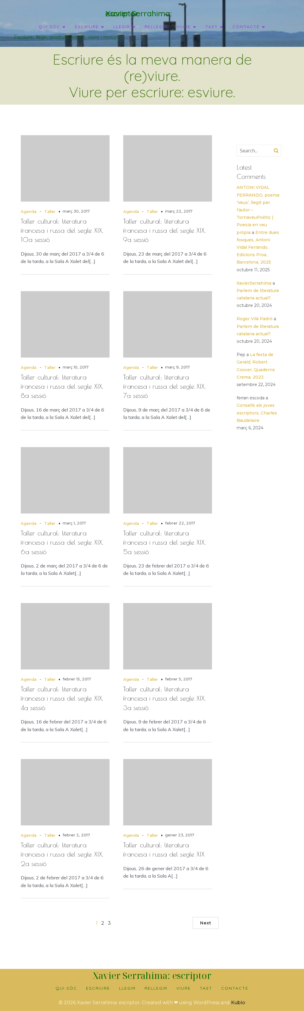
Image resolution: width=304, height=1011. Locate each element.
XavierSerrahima (254, 283)
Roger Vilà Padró (255, 318)
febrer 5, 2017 (178, 679)
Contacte (234, 988)
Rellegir (156, 26)
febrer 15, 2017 (77, 679)
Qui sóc (66, 988)
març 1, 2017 (74, 523)
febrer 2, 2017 (76, 835)
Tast (206, 988)
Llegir (127, 988)
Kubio (238, 1002)
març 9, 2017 (177, 367)
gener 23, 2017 (179, 835)
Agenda (29, 211)
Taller (50, 211)
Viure (183, 988)
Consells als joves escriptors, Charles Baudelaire (257, 413)
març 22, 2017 (178, 211)
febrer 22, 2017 (180, 523)
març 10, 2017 (75, 367)
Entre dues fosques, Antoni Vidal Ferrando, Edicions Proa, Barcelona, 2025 (258, 247)
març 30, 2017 (76, 211)
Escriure (98, 988)
